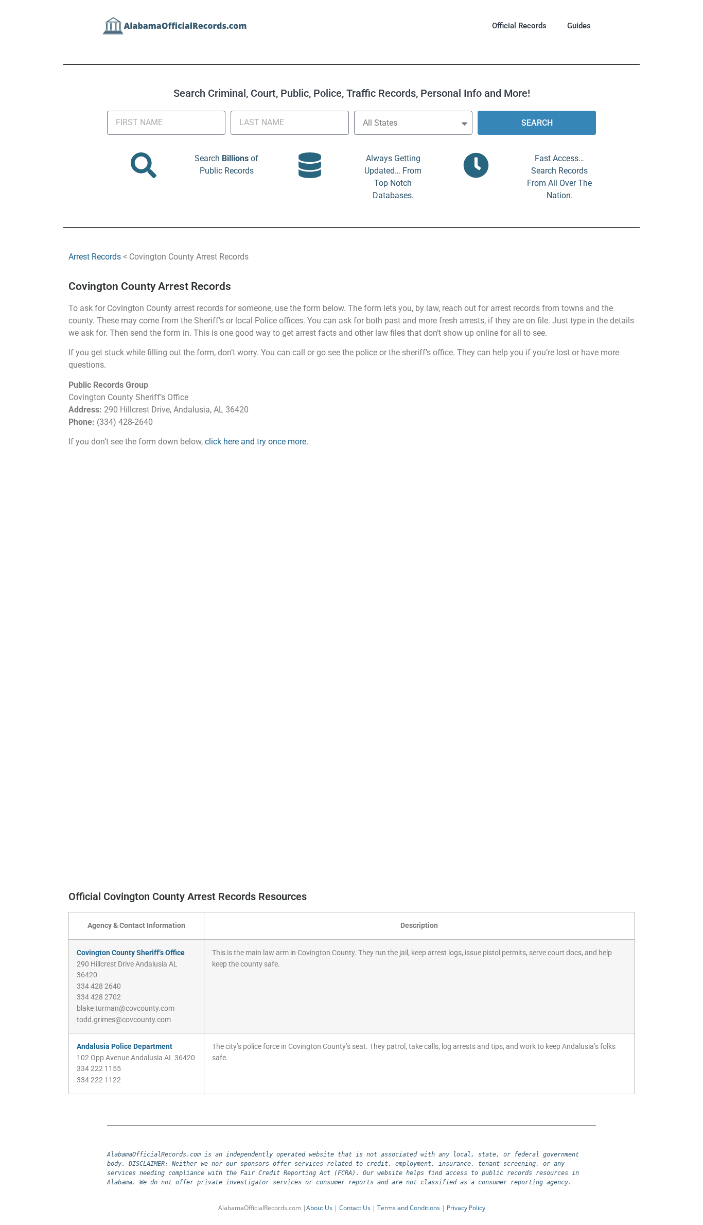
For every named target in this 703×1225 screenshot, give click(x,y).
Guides (579, 25)
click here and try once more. (256, 441)
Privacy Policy (466, 1207)
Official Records (519, 25)
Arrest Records (94, 257)
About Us (319, 1207)
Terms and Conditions (408, 1207)
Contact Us (355, 1207)
